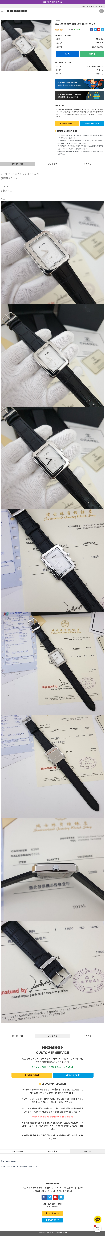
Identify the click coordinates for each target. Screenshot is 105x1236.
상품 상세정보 (17, 164)
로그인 (83, 6)
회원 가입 (89, 6)
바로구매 (92, 54)
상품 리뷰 (87, 164)
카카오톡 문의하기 (67, 124)
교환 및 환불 (52, 164)
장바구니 (101, 6)
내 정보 (95, 6)
